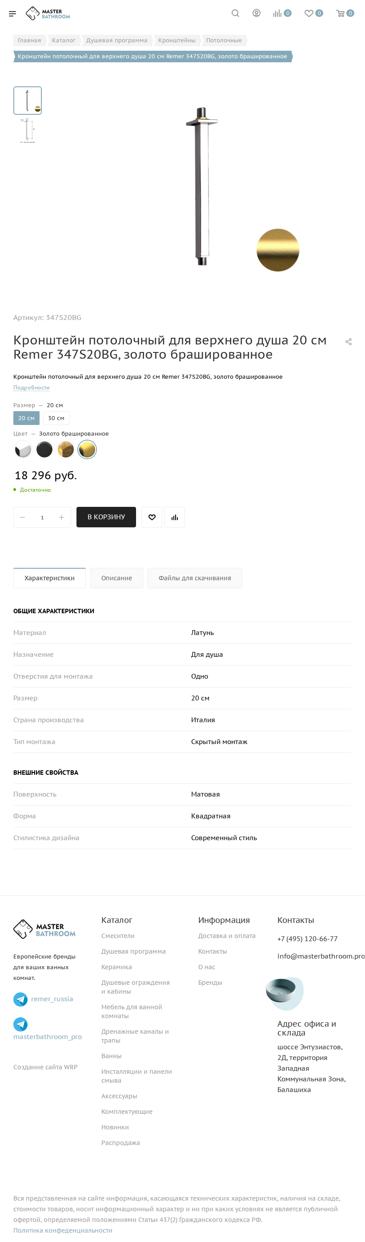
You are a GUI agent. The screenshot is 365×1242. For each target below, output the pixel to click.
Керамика (116, 967)
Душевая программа (133, 951)
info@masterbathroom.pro (321, 956)
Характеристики (49, 578)
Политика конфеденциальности (62, 1230)
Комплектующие (126, 1112)
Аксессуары (119, 1096)
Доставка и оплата (227, 936)
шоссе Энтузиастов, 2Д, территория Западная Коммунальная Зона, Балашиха (311, 1056)
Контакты (212, 951)
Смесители (118, 936)
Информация (224, 920)
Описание (116, 578)
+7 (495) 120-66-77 (307, 939)
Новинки (115, 1127)
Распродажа (120, 1143)
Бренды (210, 983)
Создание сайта (37, 1067)
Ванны (111, 1056)
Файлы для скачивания (195, 578)
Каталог (116, 920)
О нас (206, 967)
